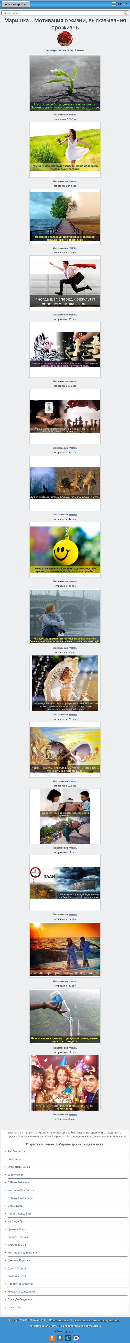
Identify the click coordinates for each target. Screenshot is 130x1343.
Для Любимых (17, 1244)
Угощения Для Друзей (22, 1291)
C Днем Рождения (19, 1182)
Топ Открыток (17, 1151)
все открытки (16, 4)
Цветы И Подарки (19, 1260)
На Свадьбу (15, 1221)
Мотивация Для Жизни (22, 1252)
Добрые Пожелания (20, 1198)
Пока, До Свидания (20, 1299)
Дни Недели (15, 1174)
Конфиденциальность (43, 1325)
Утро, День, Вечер (19, 1166)
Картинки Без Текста (21, 1190)
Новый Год (14, 1307)
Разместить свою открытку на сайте (96, 1320)
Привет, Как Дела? (19, 1213)
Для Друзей (15, 1205)
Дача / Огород (17, 1268)
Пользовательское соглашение (81, 1325)
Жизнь (73, 114)
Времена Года (16, 1229)
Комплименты (17, 1276)
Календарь (14, 1159)
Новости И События (20, 1283)
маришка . (69, 50)
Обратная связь (59, 1320)
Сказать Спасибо (18, 1237)
